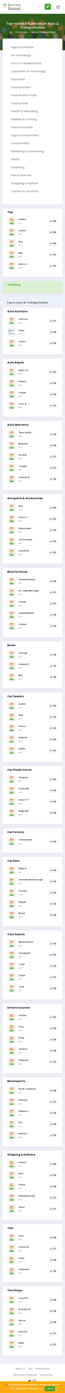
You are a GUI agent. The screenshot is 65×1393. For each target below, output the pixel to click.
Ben (21, 675)
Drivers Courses (18, 1007)
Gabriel (23, 737)
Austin (22, 230)
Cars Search (16, 934)
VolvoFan (24, 550)
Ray (21, 241)
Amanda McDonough (31, 879)
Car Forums (15, 832)
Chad (22, 975)
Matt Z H (23, 370)
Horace (23, 455)
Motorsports (16, 1081)
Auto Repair (15, 362)
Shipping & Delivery (21, 1154)
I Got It (49, 1388)
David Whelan (26, 613)
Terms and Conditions (25, 1374)
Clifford (23, 319)
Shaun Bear (25, 528)
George (23, 653)
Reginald (23, 811)
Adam (22, 748)
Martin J (23, 1133)
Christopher (25, 839)
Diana (22, 1184)
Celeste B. (24, 477)
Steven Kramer (27, 579)
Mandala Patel (27, 1196)
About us (20, 1368)
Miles (21, 1342)
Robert (22, 381)
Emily (21, 1037)
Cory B (22, 403)
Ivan (21, 1173)
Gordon (23, 890)
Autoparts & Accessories (25, 498)
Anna (21, 1207)
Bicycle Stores (17, 572)
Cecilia (22, 1015)
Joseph (23, 466)
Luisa (21, 330)
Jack (21, 986)
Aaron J (23, 264)
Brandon (23, 443)
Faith (21, 1258)
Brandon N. (25, 1309)
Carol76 (23, 1298)
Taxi (10, 1228)
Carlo (22, 964)
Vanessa (23, 1060)
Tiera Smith (25, 432)
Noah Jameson (27, 1088)
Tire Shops (14, 1290)
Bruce (22, 913)
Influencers (22, 32)
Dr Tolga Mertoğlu (29, 590)
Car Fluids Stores (19, 770)
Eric (21, 1122)
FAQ (30, 1368)
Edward (23, 1100)
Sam (21, 1235)
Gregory (23, 777)
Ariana (22, 219)
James (22, 624)
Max (21, 253)
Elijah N (22, 868)
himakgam (25, 953)
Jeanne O (24, 664)
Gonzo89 (24, 788)
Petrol (22, 726)
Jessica (23, 1049)
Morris (22, 1320)
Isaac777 (24, 799)
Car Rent (13, 861)
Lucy (21, 1026)
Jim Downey (25, 539)
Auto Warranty (18, 425)
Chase (22, 601)
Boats (11, 645)
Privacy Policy (43, 1368)
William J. (24, 1111)
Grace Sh (24, 1247)
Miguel (22, 902)
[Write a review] (48, 7)
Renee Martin (26, 942)
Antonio (23, 1331)
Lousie (22, 392)
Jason (22, 341)
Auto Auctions (17, 311)
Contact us (46, 1374)
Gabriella (24, 1269)
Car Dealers (15, 696)
